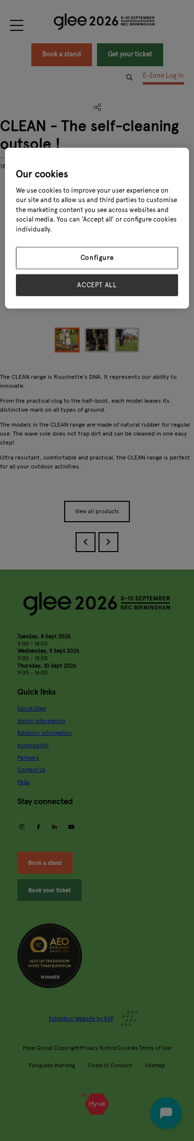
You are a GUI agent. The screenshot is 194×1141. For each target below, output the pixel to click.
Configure (97, 258)
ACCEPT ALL (97, 285)
